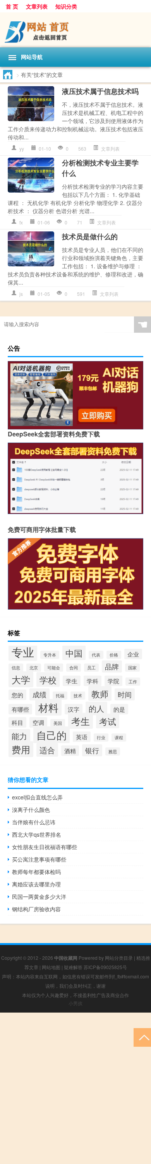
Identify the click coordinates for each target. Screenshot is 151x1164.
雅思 (112, 751)
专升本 (49, 655)
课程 (119, 737)
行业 (101, 737)
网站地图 (51, 967)
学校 (48, 679)
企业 (133, 654)
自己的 (51, 735)
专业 (23, 651)
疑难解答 (73, 967)
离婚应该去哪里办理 (36, 884)
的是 (119, 709)
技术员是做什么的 (90, 236)
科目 (17, 722)
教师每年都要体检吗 (36, 872)
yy (21, 148)
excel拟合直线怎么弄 (37, 797)
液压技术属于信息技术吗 (100, 91)
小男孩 (75, 1003)
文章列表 (37, 6)
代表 (96, 655)
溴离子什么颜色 (31, 809)
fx (21, 222)
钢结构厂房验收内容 (36, 909)
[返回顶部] (142, 1037)
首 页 (12, 6)
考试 (107, 721)
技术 (78, 695)
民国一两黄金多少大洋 (39, 896)
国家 (132, 668)
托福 (60, 695)
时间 (125, 694)
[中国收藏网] (75, 29)
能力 (19, 736)
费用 (21, 749)
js (21, 293)
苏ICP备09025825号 (105, 967)
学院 (113, 681)
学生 (71, 681)
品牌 (112, 666)
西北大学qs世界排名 (36, 834)
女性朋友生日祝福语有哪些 (44, 847)
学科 (92, 681)
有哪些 (20, 709)
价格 (114, 655)
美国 (57, 723)
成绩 (39, 694)
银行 (92, 750)
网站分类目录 (119, 957)
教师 (99, 693)
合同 (73, 668)
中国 (73, 652)
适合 (47, 750)
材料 (48, 707)
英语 (82, 737)
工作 (133, 682)
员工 (91, 668)
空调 (38, 722)
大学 (21, 679)
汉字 (73, 709)
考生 (80, 721)
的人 (96, 708)
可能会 (53, 668)
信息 (16, 668)
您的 (17, 695)
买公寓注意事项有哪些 (39, 859)
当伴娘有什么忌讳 (33, 822)
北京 (33, 668)
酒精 (70, 751)
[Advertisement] (75, 1088)
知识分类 (66, 6)
